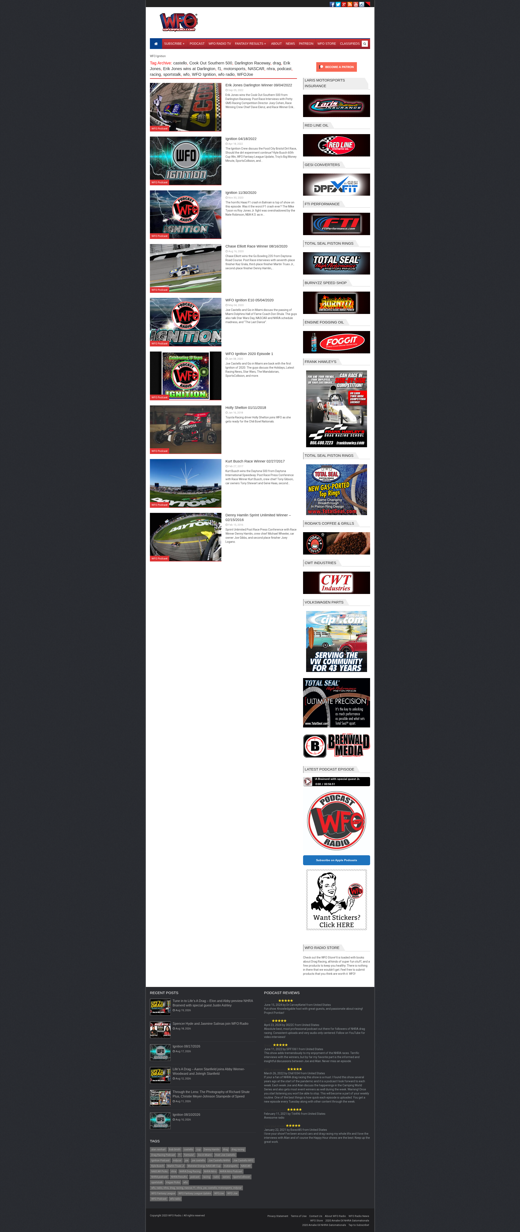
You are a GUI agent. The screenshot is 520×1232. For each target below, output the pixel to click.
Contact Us (315, 1216)
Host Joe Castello (225, 1155)
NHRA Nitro (210, 1171)
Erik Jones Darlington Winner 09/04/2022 (258, 85)
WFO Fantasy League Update (195, 1193)
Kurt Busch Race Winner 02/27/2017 (255, 461)
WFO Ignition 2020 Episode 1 (249, 354)
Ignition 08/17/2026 (186, 1046)
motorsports (234, 68)
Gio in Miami (205, 1155)
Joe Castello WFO (243, 1160)
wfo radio (226, 74)
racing (155, 74)
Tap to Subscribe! (359, 1225)
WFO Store (316, 1220)
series (226, 1177)
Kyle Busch (157, 1166)
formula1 (189, 1155)
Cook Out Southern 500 (210, 63)
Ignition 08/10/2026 (186, 1114)
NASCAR (256, 68)
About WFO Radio (335, 1216)
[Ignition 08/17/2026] (160, 1052)
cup (198, 1149)
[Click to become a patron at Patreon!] (336, 72)
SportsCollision (241, 1177)
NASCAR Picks (159, 1171)
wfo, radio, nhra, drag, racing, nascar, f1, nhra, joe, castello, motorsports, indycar (196, 1187)
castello (180, 63)
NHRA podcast (159, 1177)
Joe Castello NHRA (219, 1160)
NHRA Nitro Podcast (231, 1171)
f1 (219, 68)
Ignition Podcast (160, 1160)
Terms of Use (299, 1216)
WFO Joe (232, 1193)
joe (186, 1160)
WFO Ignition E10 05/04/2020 (249, 300)
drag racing (238, 1149)
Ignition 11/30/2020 (240, 193)
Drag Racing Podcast (163, 1155)
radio (216, 1177)
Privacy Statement (278, 1216)
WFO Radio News (359, 1216)
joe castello (198, 1160)
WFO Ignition (204, 74)
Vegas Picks (173, 1182)
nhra (271, 68)
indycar (177, 1160)
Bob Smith (174, 1149)
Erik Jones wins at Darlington (189, 68)
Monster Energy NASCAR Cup (204, 1166)
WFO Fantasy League (163, 1193)
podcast (284, 68)
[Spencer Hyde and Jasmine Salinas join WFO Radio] (160, 1030)
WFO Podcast (160, 128)
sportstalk (172, 74)
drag (277, 63)
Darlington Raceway (252, 63)
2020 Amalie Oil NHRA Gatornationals (347, 1220)
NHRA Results (179, 1177)
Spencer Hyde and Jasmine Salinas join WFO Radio (210, 1023)
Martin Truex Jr (175, 1166)
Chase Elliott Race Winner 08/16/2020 (256, 246)
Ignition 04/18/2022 (241, 139)
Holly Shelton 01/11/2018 (245, 408)
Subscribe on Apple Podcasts (336, 860)
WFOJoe (245, 74)
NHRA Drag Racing (190, 1171)
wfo (186, 74)
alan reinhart (158, 1149)
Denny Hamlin (212, 1149)
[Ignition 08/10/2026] (160, 1121)
